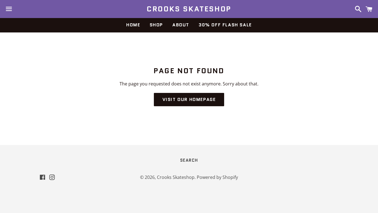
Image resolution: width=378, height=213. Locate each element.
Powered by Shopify (217, 177)
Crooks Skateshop (189, 9)
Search (189, 160)
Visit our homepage (189, 99)
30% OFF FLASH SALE (225, 25)
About (180, 25)
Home (133, 25)
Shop (156, 25)
